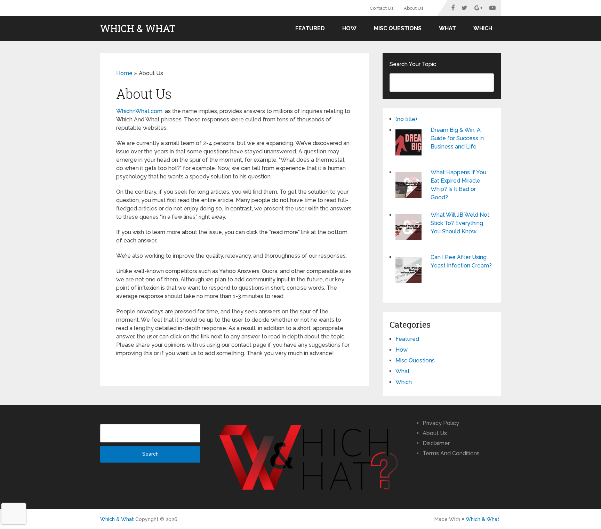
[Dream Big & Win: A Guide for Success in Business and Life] (410, 143)
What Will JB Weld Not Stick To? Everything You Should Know (460, 223)
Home (124, 73)
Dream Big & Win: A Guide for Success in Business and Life (457, 138)
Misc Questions (398, 28)
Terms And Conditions (451, 453)
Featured (310, 28)
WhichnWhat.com (139, 111)
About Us (413, 8)
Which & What (138, 28)
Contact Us (381, 8)
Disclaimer (436, 443)
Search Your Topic (413, 64)
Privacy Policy (441, 423)
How (349, 28)
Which (482, 28)
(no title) (406, 119)
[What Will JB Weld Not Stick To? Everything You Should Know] (410, 228)
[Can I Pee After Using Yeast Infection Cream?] (410, 270)
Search (150, 454)
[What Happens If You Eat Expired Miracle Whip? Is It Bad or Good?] (410, 185)
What (447, 28)
